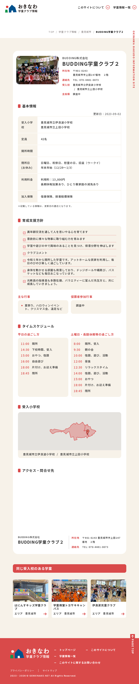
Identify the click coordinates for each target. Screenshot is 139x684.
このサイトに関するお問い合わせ (80, 662)
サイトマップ (50, 670)
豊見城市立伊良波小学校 (87, 84)
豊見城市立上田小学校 (90, 89)
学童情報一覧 (67, 656)
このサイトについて (103, 650)
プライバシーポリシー (22, 670)
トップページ (67, 650)
